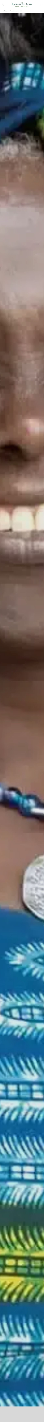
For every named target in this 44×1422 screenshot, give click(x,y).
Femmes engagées (17, 719)
